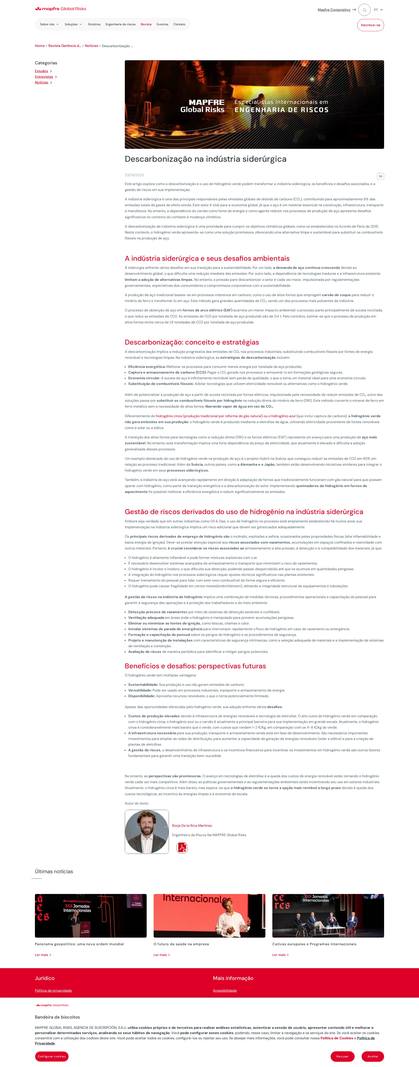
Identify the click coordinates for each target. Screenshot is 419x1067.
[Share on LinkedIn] (380, 176)
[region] (209, 1032)
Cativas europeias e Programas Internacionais (314, 944)
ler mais (41, 955)
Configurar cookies (52, 1056)
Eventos (162, 24)
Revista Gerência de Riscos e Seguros (64, 45)
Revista (146, 24)
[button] (379, 10)
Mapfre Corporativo (334, 9)
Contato (179, 24)
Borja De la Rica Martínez (192, 825)
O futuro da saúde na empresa (181, 944)
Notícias (91, 45)
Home (40, 45)
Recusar (343, 1056)
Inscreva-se (370, 25)
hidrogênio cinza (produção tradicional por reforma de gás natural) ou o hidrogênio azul (225, 416)
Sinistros (94, 24)
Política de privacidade (53, 990)
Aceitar (372, 1056)
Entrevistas (44, 76)
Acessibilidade (225, 990)
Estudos (41, 71)
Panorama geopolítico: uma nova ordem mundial (79, 944)
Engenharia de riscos (121, 24)
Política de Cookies (337, 1038)
